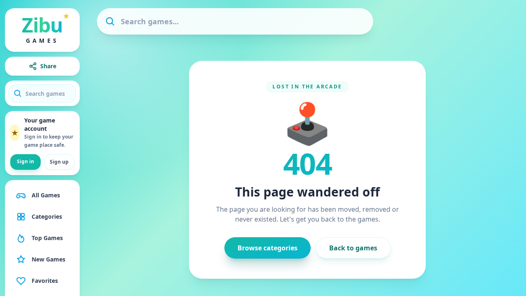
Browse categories (268, 247)
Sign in (25, 161)
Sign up (59, 161)
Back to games (353, 247)
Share (48, 66)
